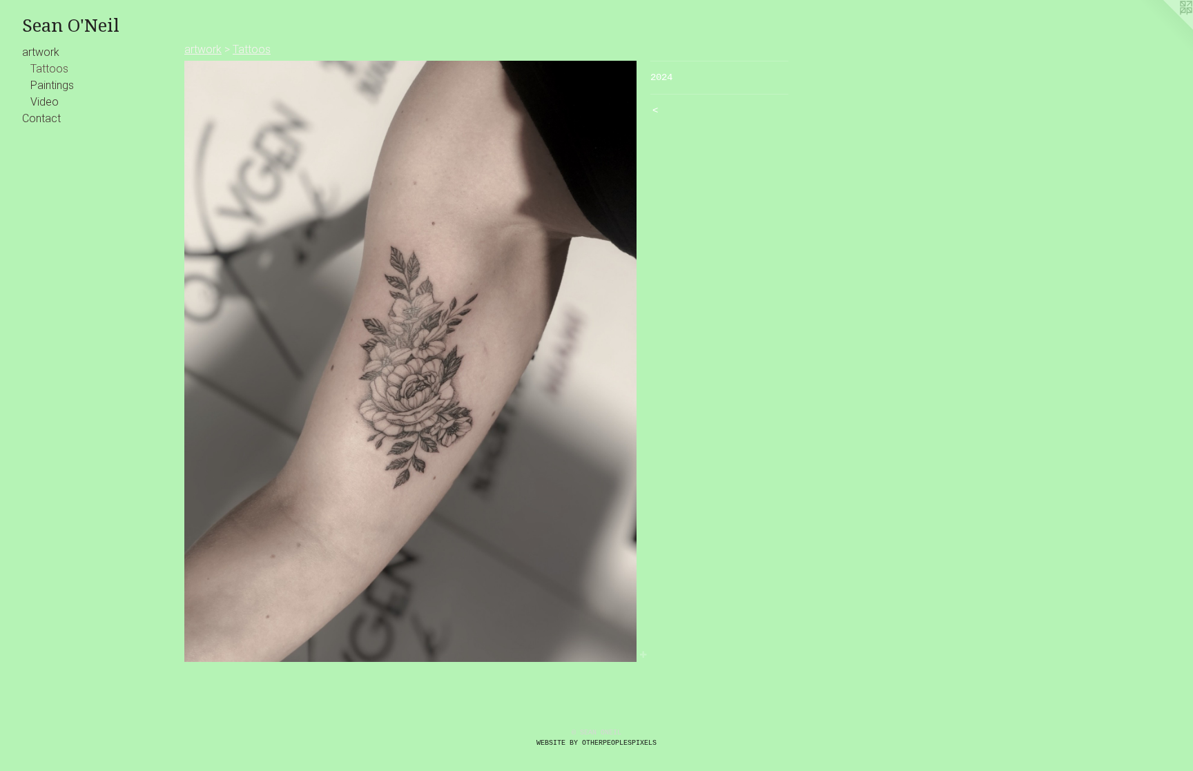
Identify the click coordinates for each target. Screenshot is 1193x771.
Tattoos (49, 68)
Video (44, 101)
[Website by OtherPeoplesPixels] (1165, 27)
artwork (40, 52)
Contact (41, 118)
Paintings (52, 85)
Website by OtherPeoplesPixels (596, 743)
